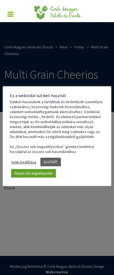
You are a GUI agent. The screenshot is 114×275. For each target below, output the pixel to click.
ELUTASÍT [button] (51, 162)
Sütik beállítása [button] (23, 162)
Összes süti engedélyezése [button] (33, 173)
